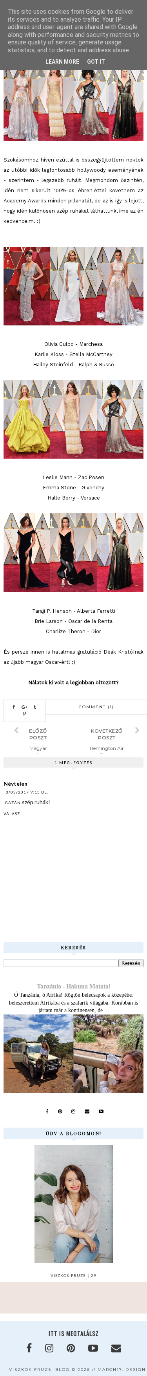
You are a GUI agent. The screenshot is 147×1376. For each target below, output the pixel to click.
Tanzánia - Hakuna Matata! (74, 986)
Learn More (62, 62)
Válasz (12, 813)
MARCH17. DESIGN (122, 1369)
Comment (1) (96, 706)
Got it (96, 62)
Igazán (12, 802)
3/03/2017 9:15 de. (27, 792)
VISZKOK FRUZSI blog (39, 1369)
